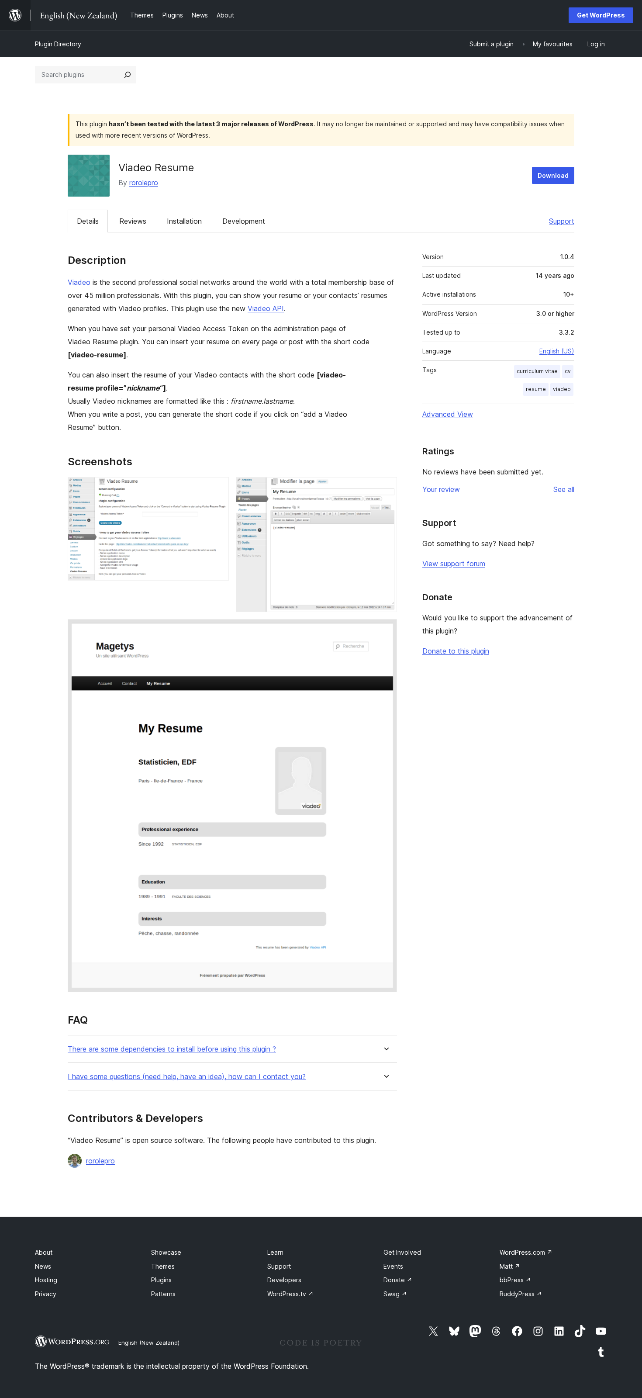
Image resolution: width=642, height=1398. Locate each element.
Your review (441, 489)
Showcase (166, 1252)
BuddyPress (521, 1294)
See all (563, 489)
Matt (510, 1266)
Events (393, 1266)
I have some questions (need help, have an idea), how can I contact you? (187, 1077)
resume (536, 389)
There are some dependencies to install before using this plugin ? (172, 1049)
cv (568, 371)
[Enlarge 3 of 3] (385, 630)
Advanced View (447, 414)
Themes (163, 1266)
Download (553, 175)
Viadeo (79, 282)
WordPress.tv (290, 1294)
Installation (184, 221)
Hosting (46, 1280)
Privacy (45, 1294)
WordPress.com (526, 1252)
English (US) (556, 351)
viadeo (562, 389)
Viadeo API (266, 308)
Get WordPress (601, 15)
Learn (275, 1252)
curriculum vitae (537, 371)
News (43, 1266)
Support (561, 221)
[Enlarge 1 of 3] (217, 488)
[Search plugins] (127, 74)
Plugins (161, 1280)
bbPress (515, 1280)
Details (88, 221)
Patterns (163, 1294)
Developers (284, 1280)
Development (243, 221)
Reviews (132, 221)
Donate (397, 1280)
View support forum (453, 563)
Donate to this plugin (455, 651)
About (43, 1252)
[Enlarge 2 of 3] (385, 488)
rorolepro (143, 182)
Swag (395, 1294)
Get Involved (402, 1252)
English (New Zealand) (148, 1342)
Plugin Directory (58, 44)
